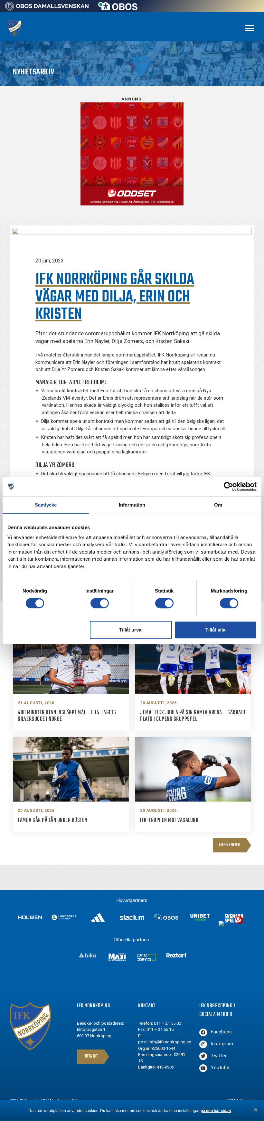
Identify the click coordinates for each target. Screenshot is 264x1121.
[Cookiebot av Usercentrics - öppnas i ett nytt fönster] (228, 486)
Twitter (219, 1055)
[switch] (99, 603)
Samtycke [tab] (46, 505)
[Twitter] (203, 1056)
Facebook (221, 1031)
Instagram (222, 1043)
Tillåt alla (215, 629)
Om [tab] (218, 505)
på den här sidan (216, 1110)
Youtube (220, 1067)
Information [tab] (132, 505)
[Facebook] (203, 1032)
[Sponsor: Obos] (118, 8)
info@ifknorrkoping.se (170, 1042)
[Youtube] (203, 1068)
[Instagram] (203, 1044)
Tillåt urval (131, 629)
